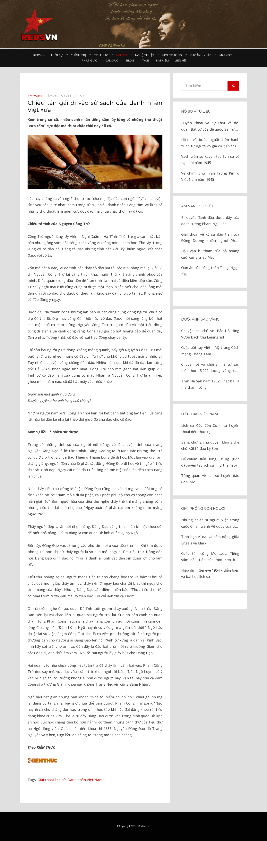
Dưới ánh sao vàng (200, 319)
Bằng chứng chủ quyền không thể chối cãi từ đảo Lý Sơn (210, 445)
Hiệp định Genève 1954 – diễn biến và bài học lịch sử (210, 573)
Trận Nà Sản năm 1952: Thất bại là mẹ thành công (210, 384)
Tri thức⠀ (102, 55)
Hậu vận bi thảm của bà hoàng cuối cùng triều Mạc (210, 254)
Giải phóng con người (203, 508)
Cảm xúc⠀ (113, 60)
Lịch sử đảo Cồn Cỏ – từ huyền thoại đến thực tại (210, 428)
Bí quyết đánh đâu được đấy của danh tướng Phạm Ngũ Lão (210, 220)
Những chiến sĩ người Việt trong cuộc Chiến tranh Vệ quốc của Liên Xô (210, 523)
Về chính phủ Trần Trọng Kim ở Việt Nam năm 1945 (210, 176)
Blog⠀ (131, 60)
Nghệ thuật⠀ (145, 55)
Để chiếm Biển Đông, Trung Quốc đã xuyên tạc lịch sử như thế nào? (210, 462)
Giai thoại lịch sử (52, 779)
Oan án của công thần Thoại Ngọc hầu (210, 270)
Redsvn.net (144, 826)
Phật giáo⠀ (91, 60)
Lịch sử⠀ (122, 55)
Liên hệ (180, 60)
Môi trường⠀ (173, 55)
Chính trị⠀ (79, 55)
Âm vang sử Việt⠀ (60, 96)
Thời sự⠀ (57, 55)
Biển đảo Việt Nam (199, 414)
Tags (146, 60)
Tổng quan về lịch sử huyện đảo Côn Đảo (210, 478)
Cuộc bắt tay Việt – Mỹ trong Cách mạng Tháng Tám (210, 350)
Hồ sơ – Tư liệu (196, 111)
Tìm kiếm (162, 60)
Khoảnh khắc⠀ (201, 55)
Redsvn (39, 55)
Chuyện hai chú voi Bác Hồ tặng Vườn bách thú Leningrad (210, 333)
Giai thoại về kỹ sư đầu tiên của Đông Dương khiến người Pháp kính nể (210, 238)
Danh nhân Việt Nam (85, 779)
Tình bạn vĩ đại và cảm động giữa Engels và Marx (210, 539)
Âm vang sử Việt (197, 206)
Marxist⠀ (226, 55)
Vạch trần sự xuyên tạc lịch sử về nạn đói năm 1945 (210, 159)
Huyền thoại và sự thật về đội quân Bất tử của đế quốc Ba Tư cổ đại (210, 126)
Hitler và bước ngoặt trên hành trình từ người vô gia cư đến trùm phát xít (210, 143)
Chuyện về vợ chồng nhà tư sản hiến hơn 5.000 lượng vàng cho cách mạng (210, 368)
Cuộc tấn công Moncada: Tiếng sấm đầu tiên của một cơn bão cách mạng (210, 557)
